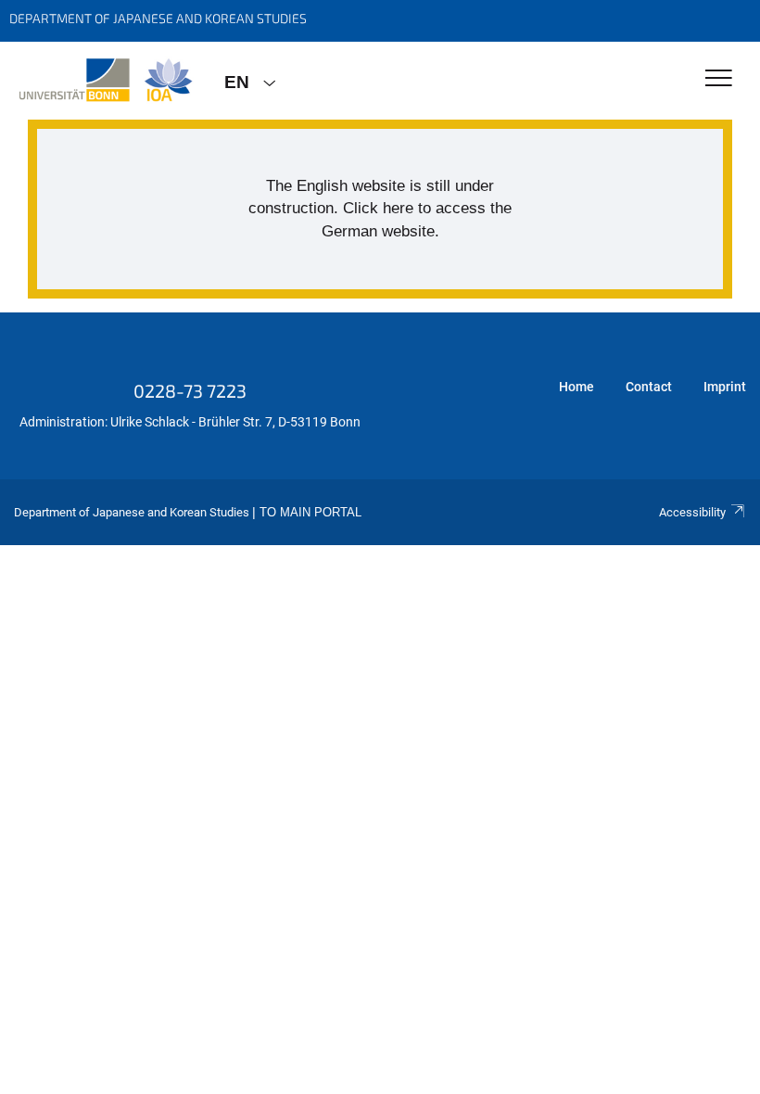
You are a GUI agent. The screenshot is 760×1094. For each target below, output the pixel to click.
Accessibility (692, 512)
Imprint (724, 386)
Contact (649, 386)
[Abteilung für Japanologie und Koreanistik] (105, 81)
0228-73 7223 (190, 390)
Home (576, 386)
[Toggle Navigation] (718, 79)
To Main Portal (310, 512)
